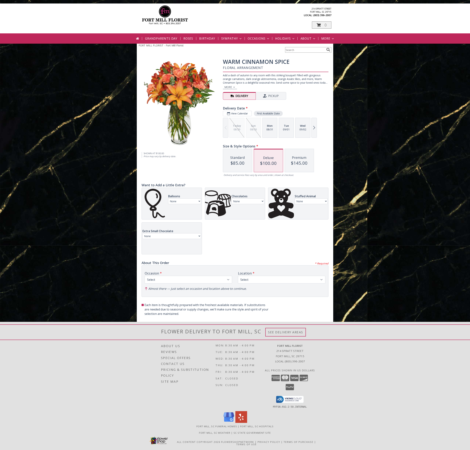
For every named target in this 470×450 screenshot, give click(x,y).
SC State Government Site (252, 432)
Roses (188, 38)
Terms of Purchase (298, 442)
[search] (328, 50)
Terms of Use (246, 444)
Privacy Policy (269, 442)
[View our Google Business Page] (229, 422)
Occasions (256, 38)
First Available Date (268, 113)
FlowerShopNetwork (237, 442)
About (306, 38)
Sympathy (229, 38)
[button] (321, 25)
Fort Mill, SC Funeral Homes (216, 426)
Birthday (207, 38)
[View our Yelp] (241, 422)
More (325, 38)
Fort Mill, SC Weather (214, 432)
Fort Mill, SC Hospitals (257, 426)
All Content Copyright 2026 (198, 442)
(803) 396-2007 (322, 15)
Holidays (283, 38)
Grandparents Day (161, 38)
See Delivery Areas (285, 332)
